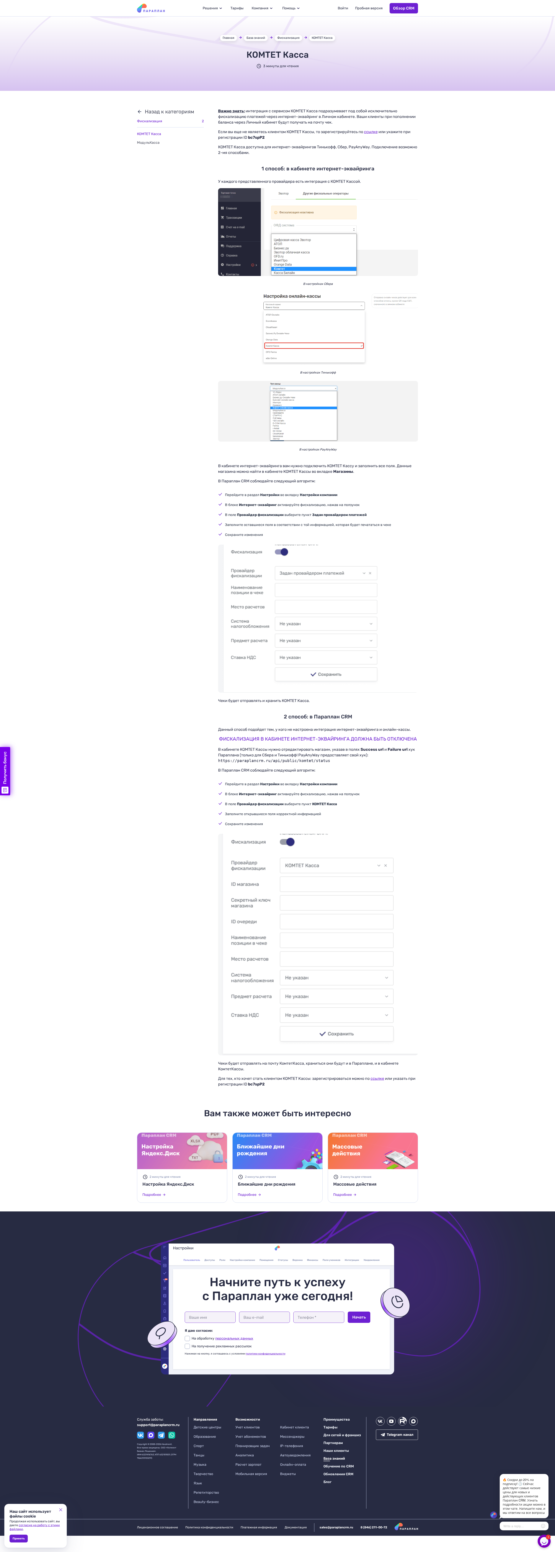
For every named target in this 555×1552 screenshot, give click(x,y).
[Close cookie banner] (60, 1510)
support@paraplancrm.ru (158, 1425)
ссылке (371, 131)
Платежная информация (259, 1527)
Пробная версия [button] (369, 8)
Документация (296, 1527)
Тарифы (236, 8)
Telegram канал (400, 1435)
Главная (228, 38)
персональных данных (234, 1338)
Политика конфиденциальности (209, 1527)
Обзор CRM (404, 8)
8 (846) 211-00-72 (374, 1527)
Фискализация (288, 38)
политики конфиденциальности (265, 1353)
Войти (343, 8)
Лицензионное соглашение (157, 1527)
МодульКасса (148, 142)
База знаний (255, 38)
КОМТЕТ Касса (322, 38)
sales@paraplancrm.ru (336, 1527)
